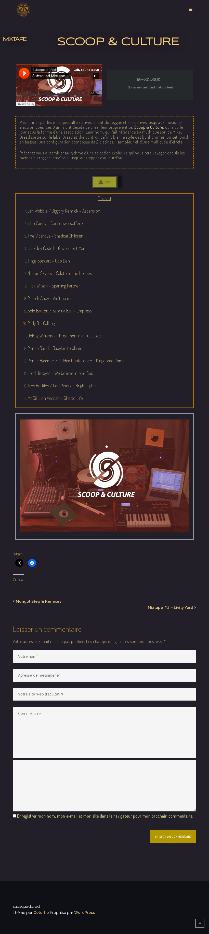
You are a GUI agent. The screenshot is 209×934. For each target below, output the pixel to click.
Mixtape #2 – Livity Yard (170, 607)
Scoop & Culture (148, 127)
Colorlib (41, 912)
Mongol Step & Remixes (38, 601)
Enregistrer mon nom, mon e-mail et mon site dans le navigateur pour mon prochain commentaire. (105, 816)
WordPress (84, 912)
